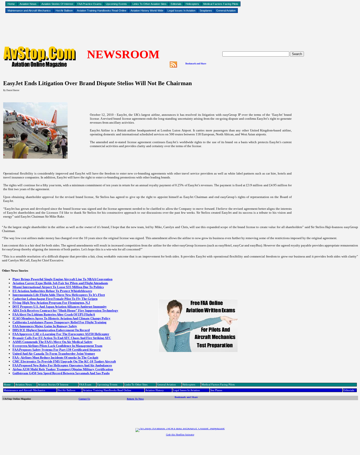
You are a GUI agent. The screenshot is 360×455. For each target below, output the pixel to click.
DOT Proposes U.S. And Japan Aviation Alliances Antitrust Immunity (59, 306)
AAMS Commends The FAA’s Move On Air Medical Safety (52, 342)
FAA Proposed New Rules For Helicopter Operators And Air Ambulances (62, 365)
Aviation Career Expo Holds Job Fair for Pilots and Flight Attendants (60, 283)
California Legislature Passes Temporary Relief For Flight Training (59, 322)
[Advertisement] (180, 30)
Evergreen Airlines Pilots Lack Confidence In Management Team (57, 346)
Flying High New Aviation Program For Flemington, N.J (51, 302)
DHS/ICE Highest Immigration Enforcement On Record (51, 330)
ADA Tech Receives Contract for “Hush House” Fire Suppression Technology (65, 310)
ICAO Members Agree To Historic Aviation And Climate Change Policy (61, 318)
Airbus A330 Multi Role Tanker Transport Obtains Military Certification (62, 369)
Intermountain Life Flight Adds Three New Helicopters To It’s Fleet (58, 295)
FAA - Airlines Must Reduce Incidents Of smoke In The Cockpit (55, 357)
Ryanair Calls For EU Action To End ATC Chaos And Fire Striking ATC (61, 338)
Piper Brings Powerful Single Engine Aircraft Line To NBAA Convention (62, 279)
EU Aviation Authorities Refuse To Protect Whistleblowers (52, 291)
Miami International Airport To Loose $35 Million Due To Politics (58, 287)
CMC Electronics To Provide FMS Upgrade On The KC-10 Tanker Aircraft (64, 361)
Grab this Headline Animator (180, 434)
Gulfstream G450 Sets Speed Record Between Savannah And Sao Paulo (61, 373)
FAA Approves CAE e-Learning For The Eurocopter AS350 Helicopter (60, 334)
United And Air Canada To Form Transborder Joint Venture (53, 353)
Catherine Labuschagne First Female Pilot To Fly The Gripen (54, 299)
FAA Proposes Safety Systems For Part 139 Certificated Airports (56, 349)
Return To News (135, 398)
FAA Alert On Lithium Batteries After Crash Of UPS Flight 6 (53, 314)
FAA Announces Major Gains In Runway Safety (44, 326)
